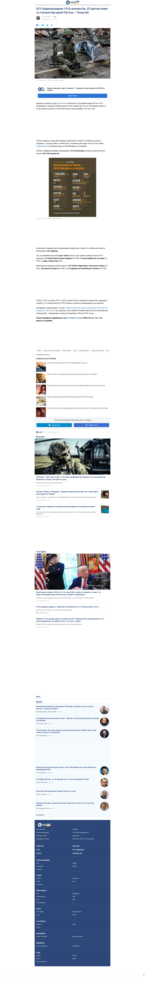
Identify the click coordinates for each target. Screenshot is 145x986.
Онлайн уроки (41, 896)
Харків (74, 863)
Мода (74, 958)
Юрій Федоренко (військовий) (46, 712)
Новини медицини (42, 946)
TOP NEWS (41, 552)
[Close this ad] (143, 974)
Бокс (73, 881)
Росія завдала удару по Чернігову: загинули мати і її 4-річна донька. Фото (67, 607)
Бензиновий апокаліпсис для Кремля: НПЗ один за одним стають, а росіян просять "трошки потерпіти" (64, 707)
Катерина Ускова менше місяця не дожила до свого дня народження (59, 624)
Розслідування (78, 850)
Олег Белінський (41, 724)
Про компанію (41, 829)
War (55, 17)
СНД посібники (41, 902)
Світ (38, 850)
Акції (38, 914)
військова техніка (84, 350)
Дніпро (74, 866)
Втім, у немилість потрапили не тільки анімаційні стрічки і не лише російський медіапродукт (66, 497)
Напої (74, 924)
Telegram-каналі (75, 318)
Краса (38, 958)
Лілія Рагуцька (47, 17)
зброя (75, 350)
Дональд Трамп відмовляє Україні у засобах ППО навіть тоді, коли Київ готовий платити (65, 598)
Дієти (38, 927)
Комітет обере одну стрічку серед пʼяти (49, 483)
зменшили (62, 103)
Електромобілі (76, 911)
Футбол (39, 878)
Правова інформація (43, 832)
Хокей (38, 881)
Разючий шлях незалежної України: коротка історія (56, 791)
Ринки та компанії (42, 936)
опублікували (42, 146)
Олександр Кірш (41, 735)
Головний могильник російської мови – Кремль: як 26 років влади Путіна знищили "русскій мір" (67, 719)
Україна (39, 350)
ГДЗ (38, 893)
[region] (72, 124)
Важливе (40, 437)
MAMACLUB (75, 946)
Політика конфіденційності (80, 832)
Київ (38, 863)
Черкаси (39, 869)
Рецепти (39, 924)
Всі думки (39, 815)
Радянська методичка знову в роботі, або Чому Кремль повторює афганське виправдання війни (66, 768)
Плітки (74, 955)
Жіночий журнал (41, 961)
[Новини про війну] (39, 433)
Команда (75, 829)
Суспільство (77, 853)
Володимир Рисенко (43, 808)
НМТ (73, 899)
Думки (39, 701)
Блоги (39, 853)
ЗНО (38, 899)
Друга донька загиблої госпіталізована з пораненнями (54, 610)
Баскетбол (75, 878)
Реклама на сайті (42, 835)
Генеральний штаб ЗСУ (97, 350)
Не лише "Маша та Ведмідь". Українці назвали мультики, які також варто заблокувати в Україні (67, 493)
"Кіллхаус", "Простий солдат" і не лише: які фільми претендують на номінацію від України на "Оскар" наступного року (71, 478)
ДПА (73, 896)
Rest (38, 696)
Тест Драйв (40, 911)
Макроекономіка (77, 936)
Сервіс (74, 914)
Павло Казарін (41, 794)
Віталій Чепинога (42, 782)
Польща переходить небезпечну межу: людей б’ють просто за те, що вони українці (65, 804)
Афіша (38, 955)
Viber (97, 318)
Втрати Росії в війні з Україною (52, 350)
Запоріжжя (40, 866)
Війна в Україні (67, 350)
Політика (76, 846)
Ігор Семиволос (41, 772)
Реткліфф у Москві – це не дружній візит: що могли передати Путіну (62, 779)
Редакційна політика (42, 354)
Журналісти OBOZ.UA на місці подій (83, 839)
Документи (75, 835)
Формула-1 (40, 884)
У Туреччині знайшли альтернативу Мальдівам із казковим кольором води (65, 507)
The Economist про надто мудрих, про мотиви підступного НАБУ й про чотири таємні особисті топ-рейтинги (66, 731)
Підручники (75, 893)
